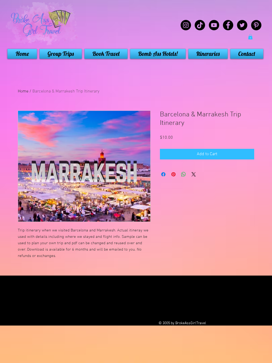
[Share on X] (193, 174)
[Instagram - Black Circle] (186, 25)
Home (23, 91)
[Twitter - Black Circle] (242, 25)
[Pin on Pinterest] (173, 174)
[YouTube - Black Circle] (214, 25)
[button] (250, 36)
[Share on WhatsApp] (183, 174)
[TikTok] (200, 25)
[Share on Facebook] (163, 174)
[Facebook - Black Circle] (228, 25)
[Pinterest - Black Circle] (256, 25)
